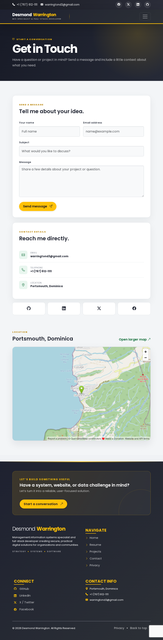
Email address (92, 122)
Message (25, 162)
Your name (26, 122)
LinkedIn (25, 596)
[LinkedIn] (64, 308)
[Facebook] (134, 308)
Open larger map (133, 339)
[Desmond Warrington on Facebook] (119, 5)
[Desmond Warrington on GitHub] (147, 5)
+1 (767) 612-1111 (27, 5)
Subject (24, 142)
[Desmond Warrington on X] (128, 5)
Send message (35, 206)
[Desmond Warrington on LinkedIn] (138, 5)
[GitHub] (28, 308)
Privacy (95, 565)
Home (94, 538)
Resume (95, 545)
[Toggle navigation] (145, 17)
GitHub (24, 589)
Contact (96, 558)
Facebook (26, 609)
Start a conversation (41, 504)
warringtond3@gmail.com (62, 5)
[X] (99, 308)
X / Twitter (26, 602)
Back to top (139, 628)
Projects (95, 552)
